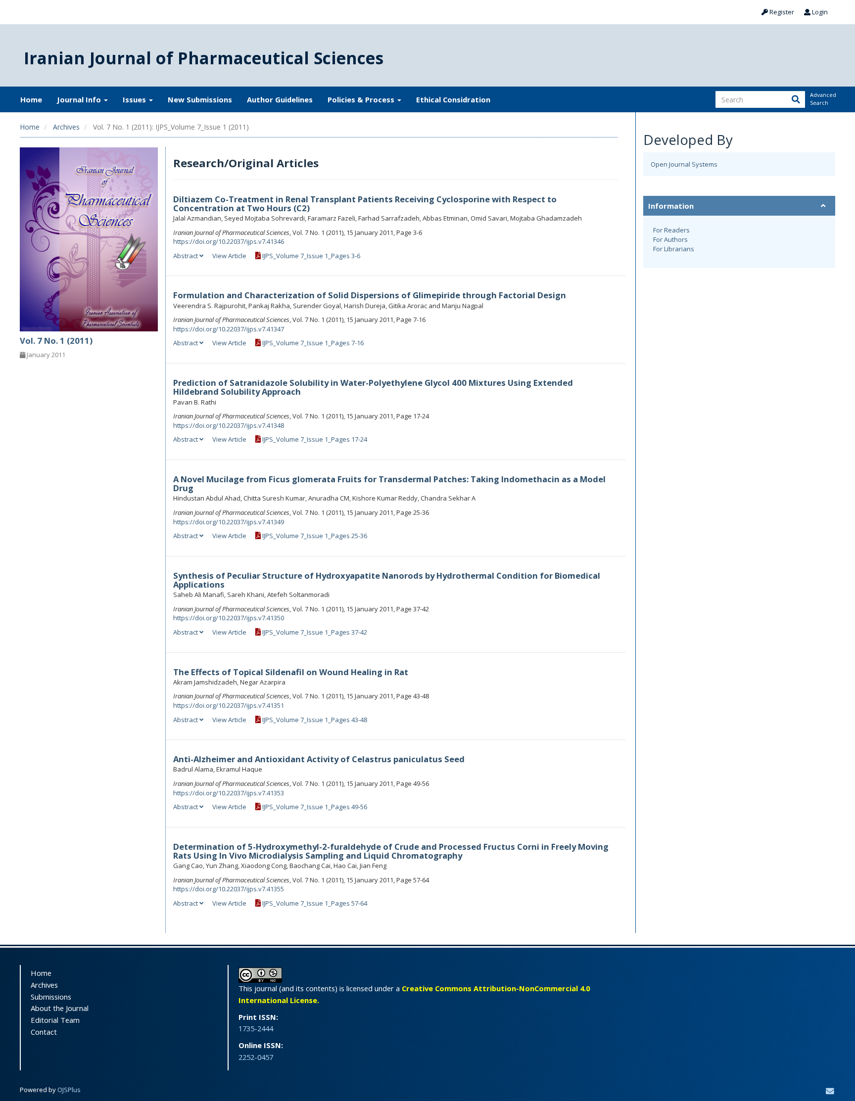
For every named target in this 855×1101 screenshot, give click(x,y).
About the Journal (60, 1008)
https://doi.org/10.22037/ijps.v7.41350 (228, 617)
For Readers (671, 230)
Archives (66, 127)
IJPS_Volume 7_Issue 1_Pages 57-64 (314, 903)
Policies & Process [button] (362, 99)
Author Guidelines (280, 99)
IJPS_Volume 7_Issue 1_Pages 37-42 (314, 632)
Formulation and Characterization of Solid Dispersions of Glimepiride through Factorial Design (369, 295)
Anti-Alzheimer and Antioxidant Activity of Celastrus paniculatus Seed (319, 759)
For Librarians (673, 248)
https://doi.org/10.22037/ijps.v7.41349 (228, 521)
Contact (44, 1032)
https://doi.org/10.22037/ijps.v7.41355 (228, 888)
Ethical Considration (453, 99)
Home (31, 99)
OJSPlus (69, 1089)
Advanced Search (822, 98)
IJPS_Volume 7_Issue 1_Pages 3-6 (310, 255)
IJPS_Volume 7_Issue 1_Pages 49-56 (314, 806)
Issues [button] (135, 99)
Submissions (51, 997)
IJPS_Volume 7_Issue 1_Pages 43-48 (314, 719)
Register (781, 11)
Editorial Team (55, 1020)
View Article (229, 255)
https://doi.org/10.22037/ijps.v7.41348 (228, 425)
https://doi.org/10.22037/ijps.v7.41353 (228, 792)
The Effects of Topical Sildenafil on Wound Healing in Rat (290, 672)
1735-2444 (255, 1028)
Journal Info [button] (80, 99)
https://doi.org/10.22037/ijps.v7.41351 (228, 705)
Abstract (186, 255)
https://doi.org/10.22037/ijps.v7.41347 (228, 328)
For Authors (670, 239)
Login (819, 11)
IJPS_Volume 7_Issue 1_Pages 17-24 (314, 439)
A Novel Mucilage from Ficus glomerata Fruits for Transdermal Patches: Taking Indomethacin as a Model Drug (389, 483)
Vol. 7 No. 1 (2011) (56, 340)
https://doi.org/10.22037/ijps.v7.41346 (228, 241)
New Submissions (200, 99)
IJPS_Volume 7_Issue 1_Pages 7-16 (312, 342)
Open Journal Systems (684, 164)
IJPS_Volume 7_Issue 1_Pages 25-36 (314, 535)
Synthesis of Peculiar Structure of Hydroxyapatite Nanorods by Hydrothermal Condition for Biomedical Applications (386, 580)
